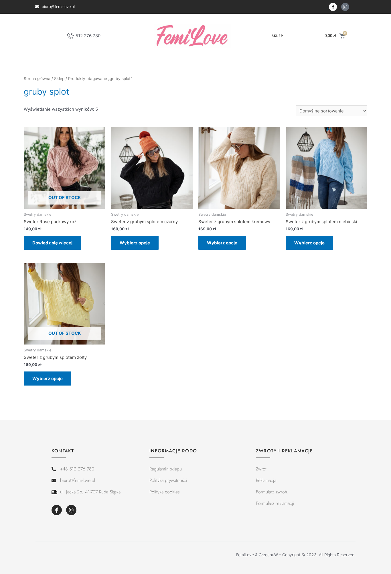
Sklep (277, 35)
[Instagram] (71, 510)
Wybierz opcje (135, 243)
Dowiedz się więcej (52, 243)
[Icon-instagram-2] (345, 7)
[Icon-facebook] (57, 510)
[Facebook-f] (333, 7)
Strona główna (37, 78)
